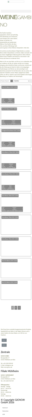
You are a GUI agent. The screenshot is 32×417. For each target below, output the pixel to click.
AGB (3, 414)
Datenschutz (5, 411)
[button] (16, 11)
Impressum (5, 407)
